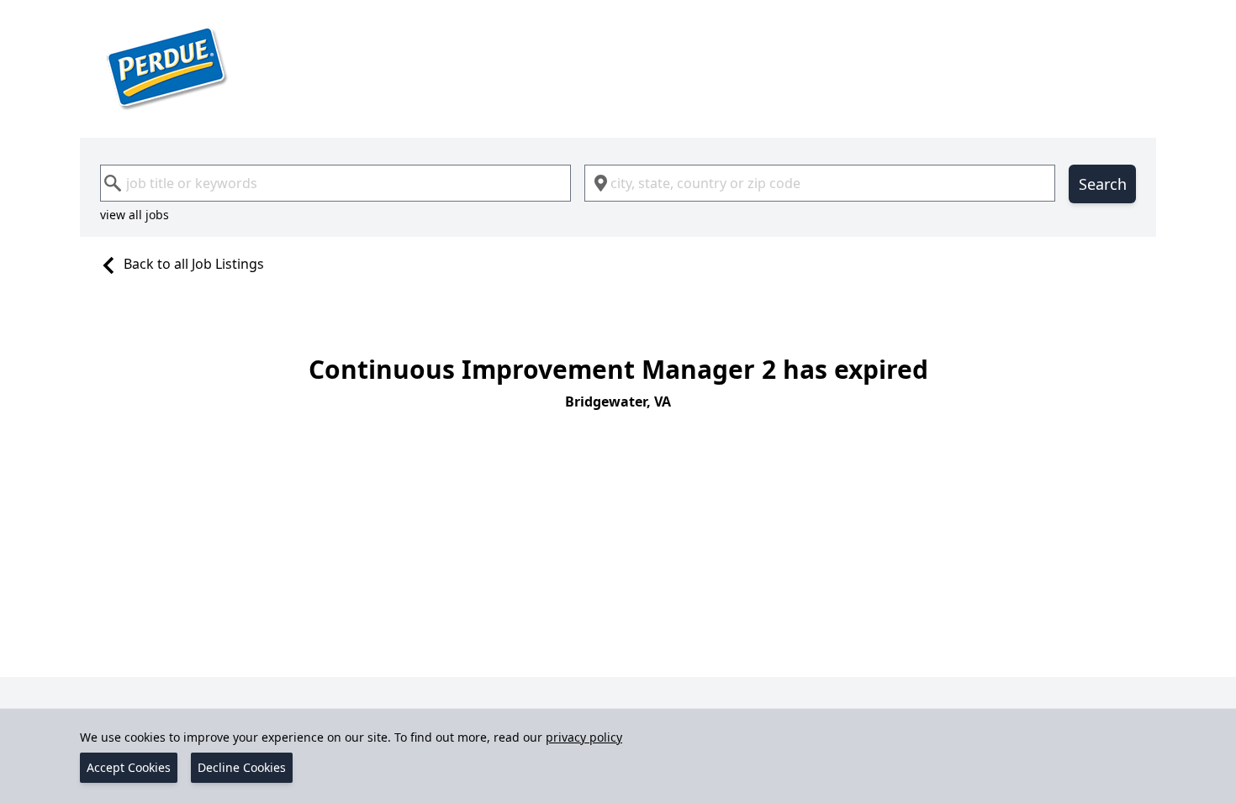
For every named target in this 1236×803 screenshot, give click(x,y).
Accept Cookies (129, 767)
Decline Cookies (242, 767)
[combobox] (335, 183)
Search (1103, 184)
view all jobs (134, 215)
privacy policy (584, 737)
